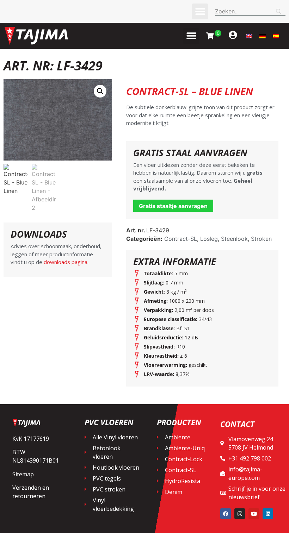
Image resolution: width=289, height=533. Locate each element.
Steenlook (234, 238)
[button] (200, 11)
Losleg (209, 238)
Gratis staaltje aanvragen (173, 205)
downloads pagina (64, 261)
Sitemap (23, 474)
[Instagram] (239, 513)
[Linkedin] (268, 513)
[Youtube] (253, 513)
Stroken (261, 238)
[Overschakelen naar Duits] (262, 36)
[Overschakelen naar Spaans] (276, 36)
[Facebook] (225, 513)
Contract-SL (180, 238)
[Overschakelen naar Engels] (249, 36)
